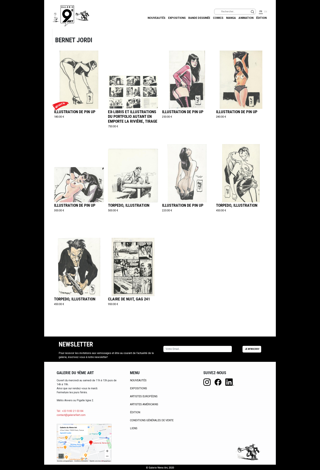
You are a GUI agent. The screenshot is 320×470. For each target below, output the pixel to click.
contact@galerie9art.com (71, 415)
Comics (218, 17)
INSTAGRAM (314, 42)
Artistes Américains (144, 404)
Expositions (177, 17)
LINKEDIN (314, 59)
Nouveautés (157, 17)
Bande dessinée (199, 17)
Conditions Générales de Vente (152, 420)
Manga (231, 17)
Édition (261, 17)
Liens (133, 428)
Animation (245, 17)
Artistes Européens (144, 396)
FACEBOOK (314, 25)
